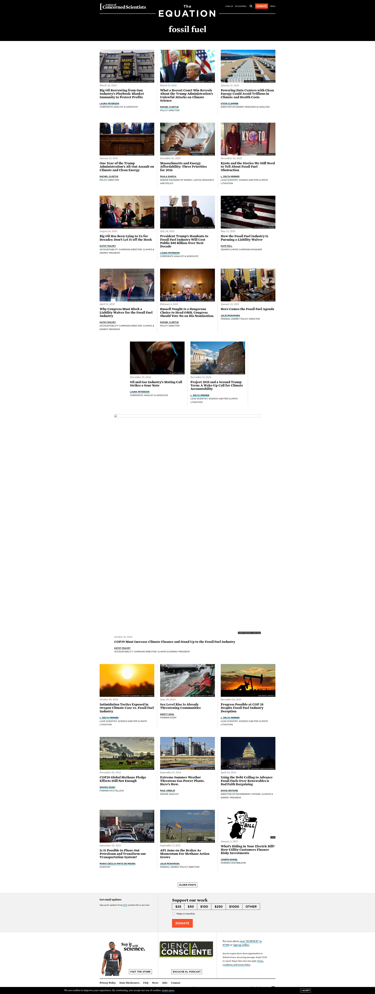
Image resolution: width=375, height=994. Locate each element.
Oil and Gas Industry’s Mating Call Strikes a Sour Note (156, 383)
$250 (219, 906)
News (155, 983)
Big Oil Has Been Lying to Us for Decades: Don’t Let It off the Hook (126, 237)
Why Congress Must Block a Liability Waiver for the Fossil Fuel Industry (126, 312)
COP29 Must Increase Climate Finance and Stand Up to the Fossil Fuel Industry (175, 642)
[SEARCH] (251, 6)
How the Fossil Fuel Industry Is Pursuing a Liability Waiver (244, 237)
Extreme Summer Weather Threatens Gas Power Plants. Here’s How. (182, 781)
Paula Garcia (168, 176)
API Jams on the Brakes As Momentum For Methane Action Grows (184, 854)
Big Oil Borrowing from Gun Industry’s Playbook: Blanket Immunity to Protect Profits (122, 94)
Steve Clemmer (229, 103)
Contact (175, 983)
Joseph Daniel (229, 859)
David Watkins (229, 790)
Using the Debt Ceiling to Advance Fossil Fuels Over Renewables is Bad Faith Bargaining (247, 781)
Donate (262, 6)
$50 (191, 906)
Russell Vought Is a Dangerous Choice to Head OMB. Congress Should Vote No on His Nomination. (187, 312)
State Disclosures (129, 983)
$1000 (234, 906)
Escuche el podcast (187, 971)
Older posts (187, 885)
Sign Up (229, 6)
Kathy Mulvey (108, 246)
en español (241, 6)
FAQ (145, 983)
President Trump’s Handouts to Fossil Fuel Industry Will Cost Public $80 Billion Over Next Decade (184, 241)
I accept (305, 990)
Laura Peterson (109, 103)
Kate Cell (226, 246)
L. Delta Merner (230, 176)
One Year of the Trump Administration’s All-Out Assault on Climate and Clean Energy (127, 166)
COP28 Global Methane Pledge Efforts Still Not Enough (123, 779)
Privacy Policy (108, 983)
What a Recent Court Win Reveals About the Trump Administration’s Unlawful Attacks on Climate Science (186, 95)
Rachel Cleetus (169, 107)
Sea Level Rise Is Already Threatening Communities (180, 706)
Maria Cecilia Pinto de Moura (117, 863)
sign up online (241, 944)
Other (251, 906)
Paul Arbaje (167, 790)
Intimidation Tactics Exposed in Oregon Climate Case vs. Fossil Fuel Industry (127, 708)
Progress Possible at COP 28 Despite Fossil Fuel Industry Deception (242, 708)
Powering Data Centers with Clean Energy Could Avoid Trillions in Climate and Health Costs (247, 94)
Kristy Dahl (167, 714)
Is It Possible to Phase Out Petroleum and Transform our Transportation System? (123, 854)
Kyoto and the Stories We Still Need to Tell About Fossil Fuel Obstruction (248, 166)
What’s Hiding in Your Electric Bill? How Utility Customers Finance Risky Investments (248, 850)
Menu (272, 6)
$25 (178, 906)
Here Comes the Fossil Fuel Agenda (247, 309)
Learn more (168, 990)
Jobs (164, 983)
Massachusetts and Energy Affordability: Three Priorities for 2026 (183, 166)
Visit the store (140, 971)
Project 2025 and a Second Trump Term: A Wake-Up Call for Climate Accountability (216, 385)
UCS (125, 905)
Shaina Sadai (107, 787)
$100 (204, 906)
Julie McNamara (230, 315)
